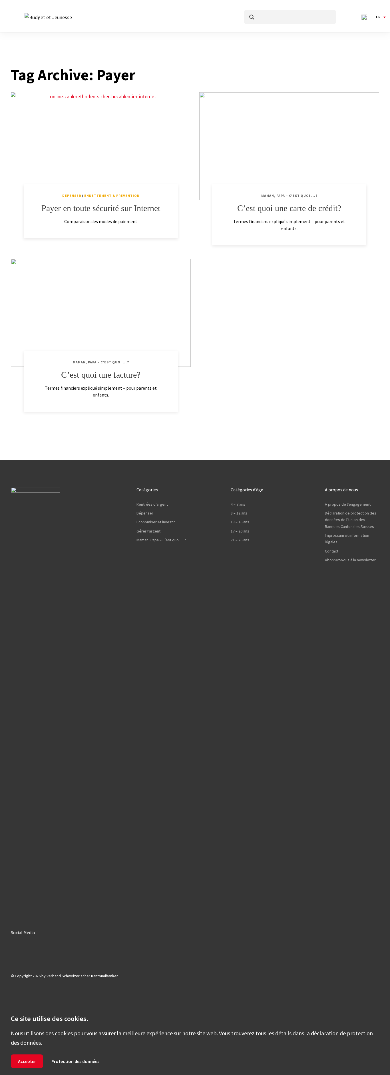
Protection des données (75, 1061)
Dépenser (71, 195)
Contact (331, 551)
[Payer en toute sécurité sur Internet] (101, 146)
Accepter (27, 1061)
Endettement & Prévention (112, 195)
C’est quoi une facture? (100, 374)
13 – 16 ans (240, 522)
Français (378, 17)
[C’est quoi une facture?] (101, 313)
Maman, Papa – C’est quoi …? (161, 539)
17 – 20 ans (240, 531)
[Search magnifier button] (252, 17)
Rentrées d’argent (152, 504)
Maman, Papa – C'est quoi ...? (289, 195)
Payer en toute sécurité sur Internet (100, 208)
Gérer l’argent (148, 531)
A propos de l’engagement (348, 504)
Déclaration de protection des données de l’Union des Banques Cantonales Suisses (350, 520)
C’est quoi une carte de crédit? (289, 208)
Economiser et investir (155, 522)
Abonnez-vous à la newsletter (350, 559)
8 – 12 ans (239, 513)
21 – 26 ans (240, 539)
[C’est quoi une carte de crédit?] (289, 146)
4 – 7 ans (238, 504)
